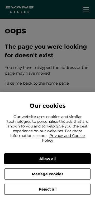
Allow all (47, 158)
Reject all (47, 189)
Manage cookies (47, 174)
